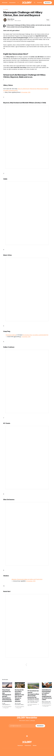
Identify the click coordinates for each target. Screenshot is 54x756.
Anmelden (39, 2)
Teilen (47, 19)
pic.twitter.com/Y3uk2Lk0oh (35, 579)
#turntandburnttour (28, 335)
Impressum (20, 745)
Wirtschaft (4, 2)
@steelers (14, 579)
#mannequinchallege (22, 579)
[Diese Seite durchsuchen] (35, 3)
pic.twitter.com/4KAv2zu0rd (10, 90)
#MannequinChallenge (42, 88)
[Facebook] (27, 736)
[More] (18, 3)
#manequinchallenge (11, 335)
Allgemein (5, 9)
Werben (34, 745)
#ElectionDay (33, 88)
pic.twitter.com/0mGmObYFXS (40, 335)
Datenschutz (28, 745)
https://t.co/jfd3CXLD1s (24, 88)
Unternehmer (12, 2)
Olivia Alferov (10, 19)
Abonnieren (47, 2)
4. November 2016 (30, 581)
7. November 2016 (25, 336)
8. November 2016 (25, 92)
